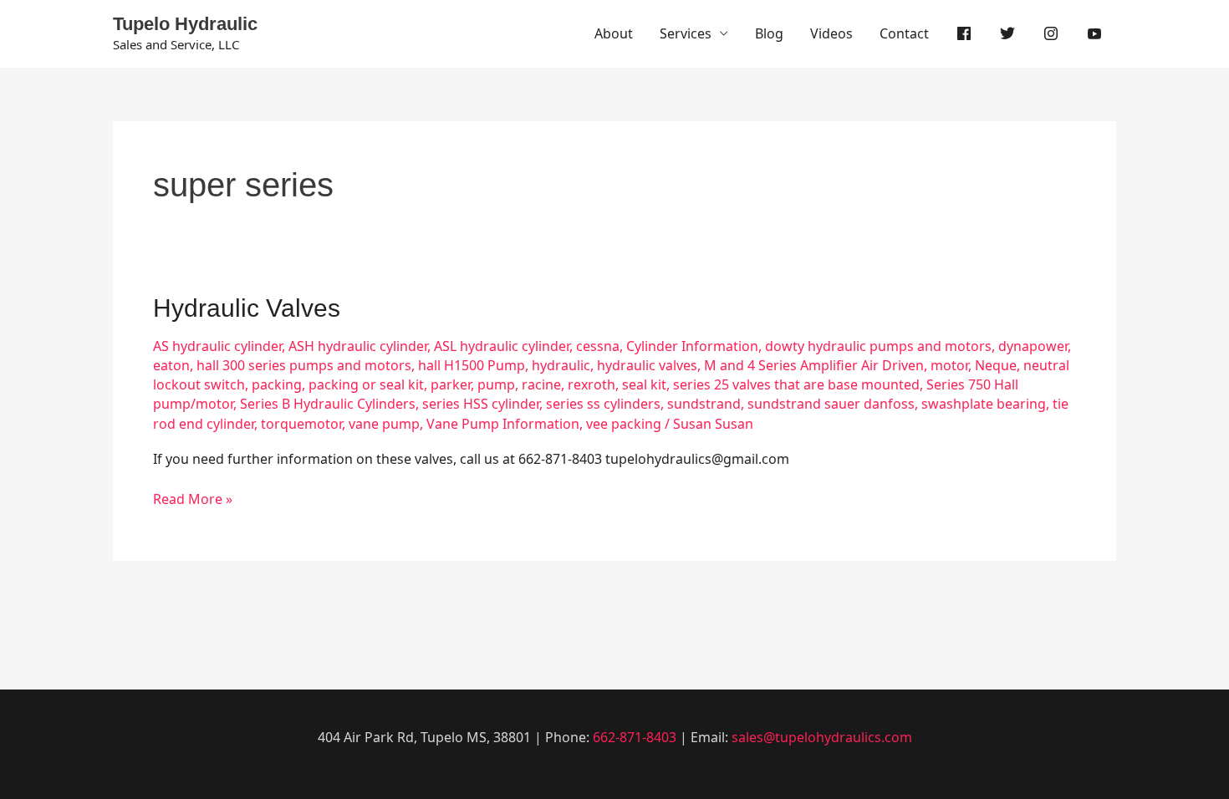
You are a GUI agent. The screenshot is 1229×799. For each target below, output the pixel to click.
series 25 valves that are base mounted (796, 384)
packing (277, 384)
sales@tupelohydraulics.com (822, 737)
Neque (996, 365)
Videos (831, 33)
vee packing (623, 424)
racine (541, 384)
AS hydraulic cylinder (217, 346)
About (613, 33)
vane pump (384, 424)
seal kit (644, 384)
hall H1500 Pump (471, 365)
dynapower (1033, 346)
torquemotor (301, 424)
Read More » (192, 499)
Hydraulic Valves (246, 308)
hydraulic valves (647, 365)
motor (949, 365)
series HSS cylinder (480, 403)
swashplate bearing (983, 403)
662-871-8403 (634, 737)
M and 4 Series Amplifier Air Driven (814, 365)
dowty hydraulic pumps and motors (878, 346)
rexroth (591, 384)
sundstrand (704, 403)
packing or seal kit (366, 384)
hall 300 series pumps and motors (303, 365)
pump (496, 384)
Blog (769, 33)
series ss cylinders (603, 403)
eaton (171, 365)
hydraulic (561, 365)
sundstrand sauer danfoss (831, 403)
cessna (598, 346)
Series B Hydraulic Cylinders (328, 403)
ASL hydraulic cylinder (501, 346)
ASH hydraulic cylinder (357, 346)
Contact (904, 33)
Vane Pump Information (502, 424)
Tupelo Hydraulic (185, 23)
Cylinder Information (692, 346)
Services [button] (685, 33)
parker (451, 384)
